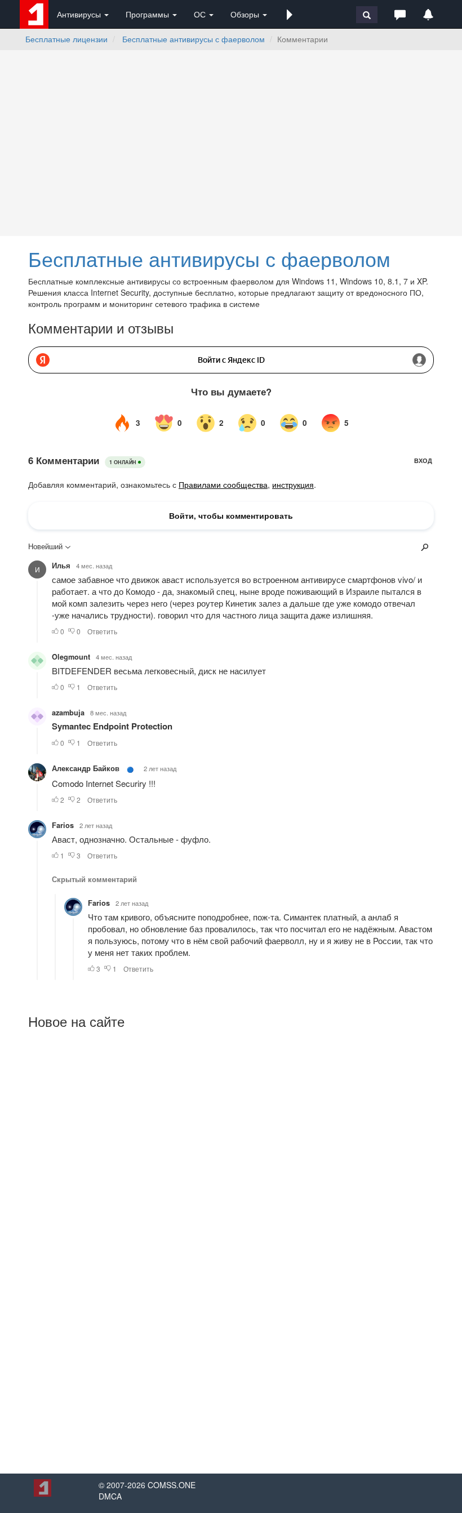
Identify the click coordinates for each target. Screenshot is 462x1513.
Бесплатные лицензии (66, 38)
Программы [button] (148, 14)
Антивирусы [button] (80, 14)
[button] (290, 14)
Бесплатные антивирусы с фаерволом (193, 38)
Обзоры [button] (245, 14)
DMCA (110, 1496)
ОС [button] (201, 14)
